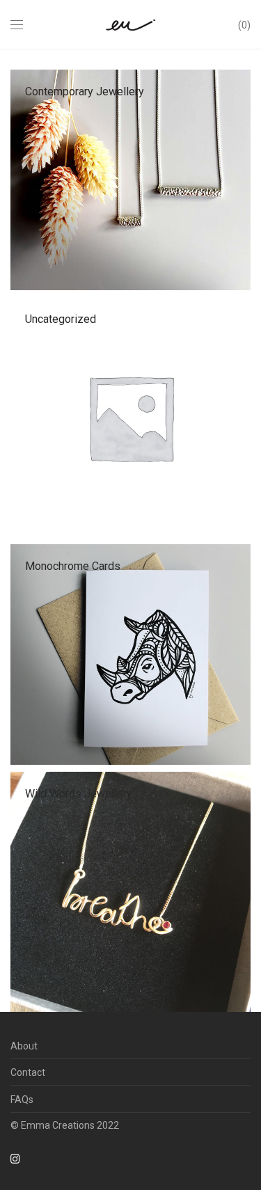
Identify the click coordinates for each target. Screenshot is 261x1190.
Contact (27, 1072)
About (24, 1046)
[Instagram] (15, 1158)
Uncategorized (60, 319)
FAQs (21, 1099)
